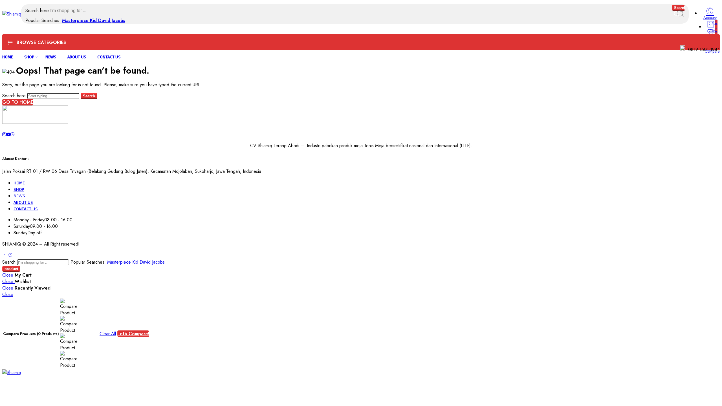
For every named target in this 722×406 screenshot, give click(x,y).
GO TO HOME (17, 102)
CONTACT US (108, 56)
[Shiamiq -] (11, 14)
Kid (94, 20)
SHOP (29, 56)
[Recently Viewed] (10, 255)
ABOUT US (76, 56)
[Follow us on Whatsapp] (13, 134)
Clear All (108, 333)
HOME (7, 56)
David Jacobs (111, 20)
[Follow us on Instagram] (4, 134)
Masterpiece (76, 20)
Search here (37, 10)
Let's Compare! (133, 333)
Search (680, 8)
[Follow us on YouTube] (8, 134)
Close (7, 275)
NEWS (50, 56)
